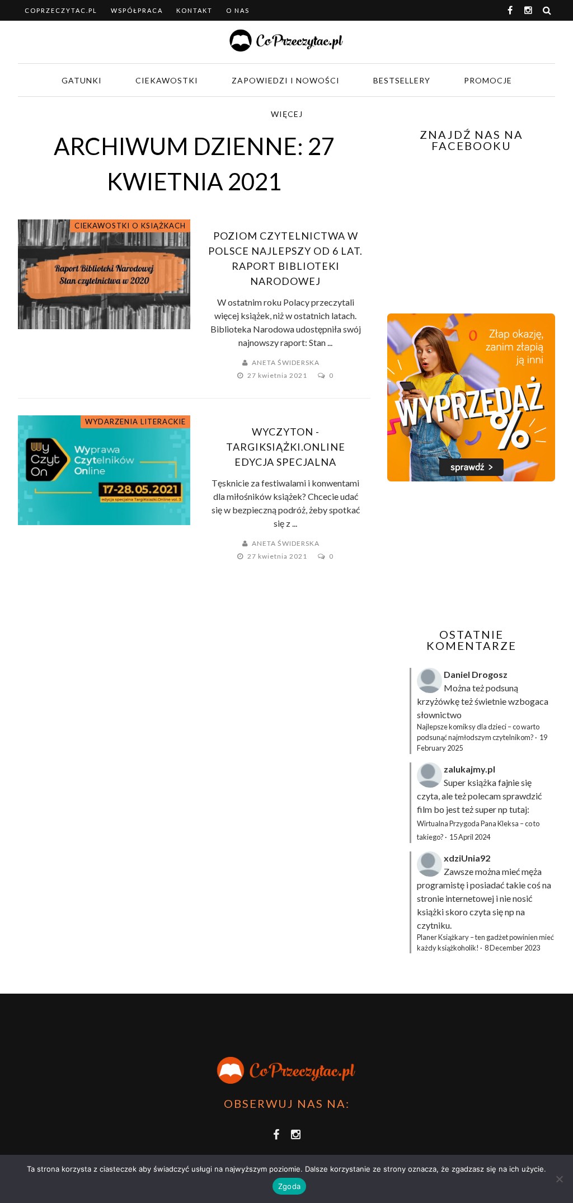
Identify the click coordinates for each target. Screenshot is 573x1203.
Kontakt (194, 10)
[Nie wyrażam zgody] (559, 1179)
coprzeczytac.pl (61, 10)
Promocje (488, 80)
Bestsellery (401, 80)
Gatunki (82, 80)
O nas (238, 10)
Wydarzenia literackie (135, 421)
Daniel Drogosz (476, 674)
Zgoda (289, 1186)
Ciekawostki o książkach (130, 225)
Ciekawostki (166, 80)
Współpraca (137, 10)
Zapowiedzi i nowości (286, 80)
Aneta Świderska (286, 362)
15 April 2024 (469, 836)
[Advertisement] (480, 555)
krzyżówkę (438, 701)
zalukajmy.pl (469, 769)
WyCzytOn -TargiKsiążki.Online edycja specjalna (285, 446)
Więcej (287, 114)
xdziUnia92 (467, 858)
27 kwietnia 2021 (278, 375)
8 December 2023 (512, 947)
